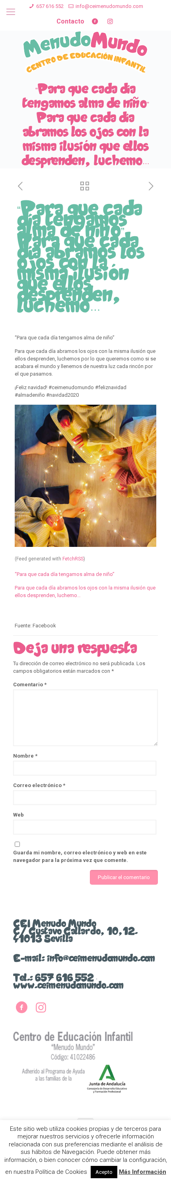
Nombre (25, 756)
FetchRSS (73, 559)
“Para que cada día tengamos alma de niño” (65, 574)
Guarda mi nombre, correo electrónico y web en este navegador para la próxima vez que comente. (80, 856)
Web (18, 815)
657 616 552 (50, 6)
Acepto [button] (104, 1172)
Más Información (142, 1171)
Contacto (70, 21)
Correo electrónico (39, 785)
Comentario (30, 684)
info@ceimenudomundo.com (109, 6)
